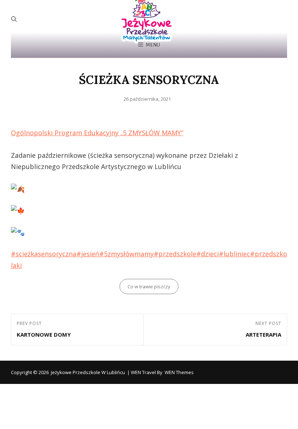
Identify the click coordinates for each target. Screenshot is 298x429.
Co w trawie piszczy (149, 286)
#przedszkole (175, 253)
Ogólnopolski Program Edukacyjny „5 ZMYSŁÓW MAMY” (97, 132)
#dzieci (207, 253)
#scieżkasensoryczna (43, 253)
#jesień (87, 253)
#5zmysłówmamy (126, 253)
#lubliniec (234, 253)
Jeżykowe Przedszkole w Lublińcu (88, 372)
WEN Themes (179, 372)
